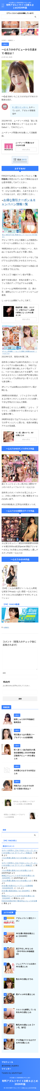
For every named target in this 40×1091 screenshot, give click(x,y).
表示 (24, 159)
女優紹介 (6, 627)
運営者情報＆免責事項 (10, 1066)
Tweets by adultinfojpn (12, 1073)
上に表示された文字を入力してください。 (17, 685)
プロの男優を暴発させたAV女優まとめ (16, 858)
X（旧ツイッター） (20, 107)
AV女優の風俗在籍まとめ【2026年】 (16, 891)
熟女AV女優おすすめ (24, 979)
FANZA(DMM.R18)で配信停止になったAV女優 (19, 901)
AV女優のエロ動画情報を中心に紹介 (20, 1077)
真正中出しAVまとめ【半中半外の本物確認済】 (25, 951)
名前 (4, 673)
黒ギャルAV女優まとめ (25, 994)
